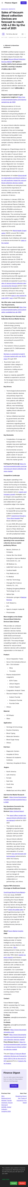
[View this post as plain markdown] (22, 34)
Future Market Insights (15, 931)
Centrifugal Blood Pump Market (14, 892)
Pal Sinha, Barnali (11, 34)
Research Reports (8, 9)
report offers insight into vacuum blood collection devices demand (16, 818)
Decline (22, 1183)
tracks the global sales (15, 909)
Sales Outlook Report (17, 811)
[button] (2, 3)
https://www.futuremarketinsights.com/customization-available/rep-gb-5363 (13, 309)
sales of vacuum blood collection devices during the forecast (13, 283)
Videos (24, 2)
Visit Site (14, 1086)
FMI (14, 947)
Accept (13, 1183)
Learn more (5, 1179)
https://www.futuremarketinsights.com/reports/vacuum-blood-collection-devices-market (15, 1037)
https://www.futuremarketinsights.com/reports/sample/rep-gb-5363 (13, 99)
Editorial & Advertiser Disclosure (11, 46)
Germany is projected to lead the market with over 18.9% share (15, 356)
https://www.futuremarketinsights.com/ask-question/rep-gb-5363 (15, 799)
